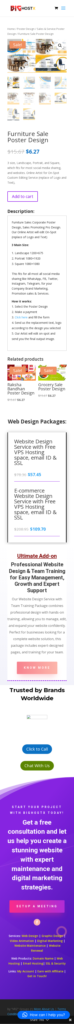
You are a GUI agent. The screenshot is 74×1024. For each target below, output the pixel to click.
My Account (25, 971)
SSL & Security (56, 963)
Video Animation (22, 941)
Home (11, 29)
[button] (60, 45)
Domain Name (43, 958)
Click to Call (37, 749)
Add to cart (22, 196)
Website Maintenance (30, 946)
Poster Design (26, 29)
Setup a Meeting (37, 906)
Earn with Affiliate (50, 971)
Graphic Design (52, 936)
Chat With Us (37, 765)
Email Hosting (33, 963)
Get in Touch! (37, 976)
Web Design (30, 936)
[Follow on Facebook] (37, 922)
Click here (21, 317)
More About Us (44, 1009)
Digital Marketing (50, 941)
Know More (37, 667)
